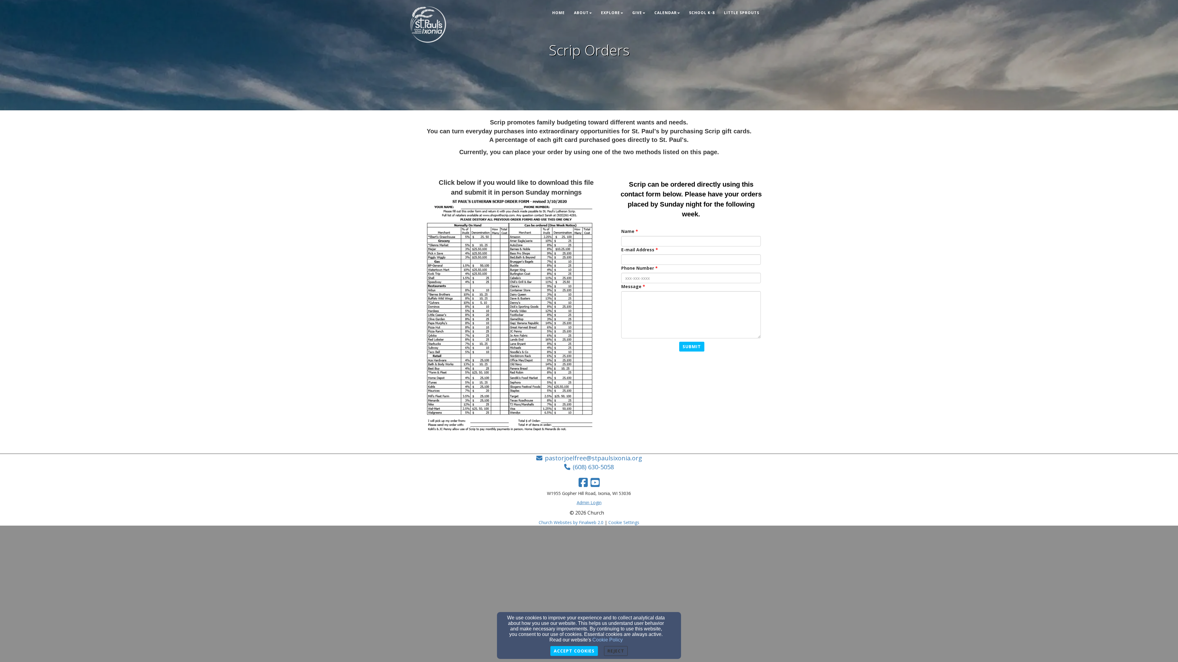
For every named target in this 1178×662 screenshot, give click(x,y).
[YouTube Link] (595, 482)
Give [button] (637, 12)
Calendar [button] (665, 12)
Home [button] (558, 12)
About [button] (581, 12)
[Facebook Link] (583, 482)
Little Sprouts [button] (741, 12)
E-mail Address (637, 250)
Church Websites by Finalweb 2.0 (571, 522)
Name (627, 231)
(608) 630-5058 (593, 467)
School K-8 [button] (702, 12)
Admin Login (589, 502)
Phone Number (637, 268)
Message (631, 286)
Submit (692, 346)
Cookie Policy (607, 639)
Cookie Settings (623, 522)
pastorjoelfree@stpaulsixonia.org (593, 458)
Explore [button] (610, 12)
